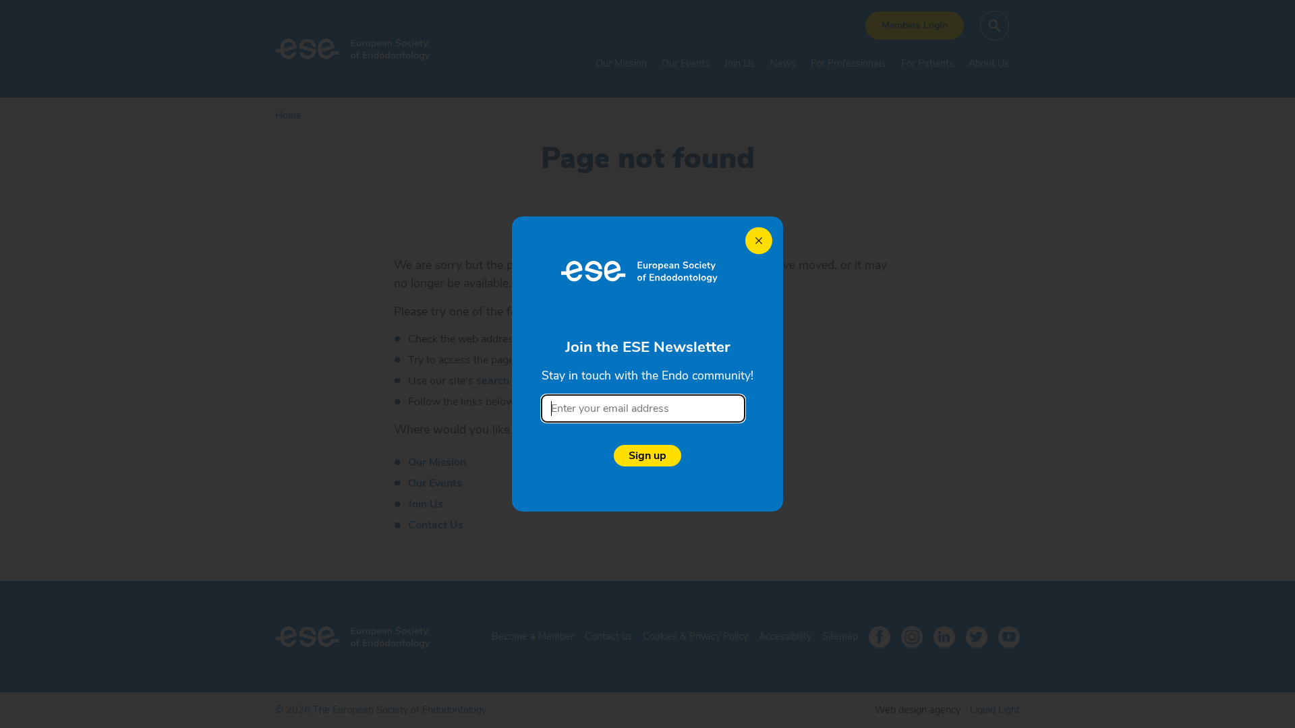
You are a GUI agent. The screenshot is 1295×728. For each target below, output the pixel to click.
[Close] (758, 240)
